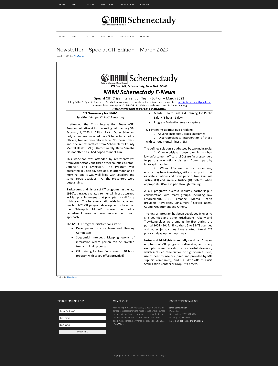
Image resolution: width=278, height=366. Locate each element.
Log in (163, 355)
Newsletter (72, 277)
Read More (119, 324)
